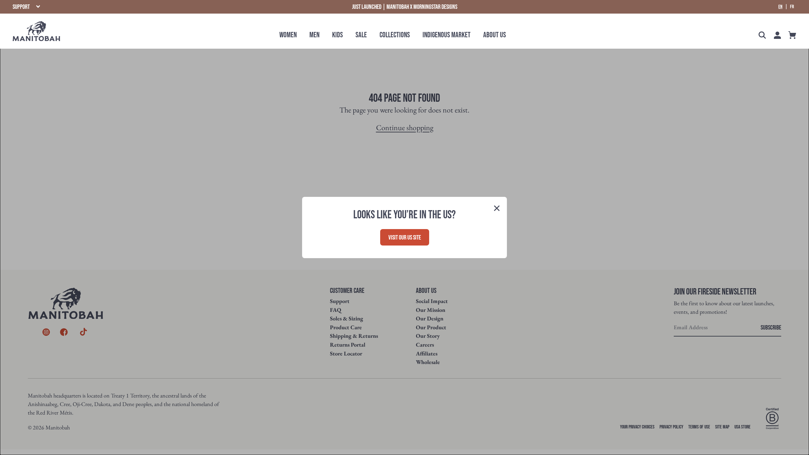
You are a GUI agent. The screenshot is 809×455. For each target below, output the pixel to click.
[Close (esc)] (497, 209)
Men (314, 34)
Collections (395, 34)
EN (780, 6)
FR (792, 6)
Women (288, 34)
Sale (361, 34)
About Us (494, 34)
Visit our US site (404, 237)
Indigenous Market (447, 34)
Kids (337, 34)
